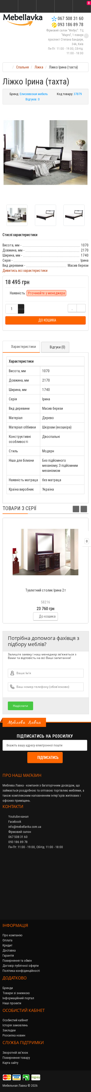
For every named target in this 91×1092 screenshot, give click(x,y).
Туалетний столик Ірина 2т (45, 590)
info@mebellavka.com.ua (24, 827)
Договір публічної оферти (21, 965)
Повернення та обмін (17, 960)
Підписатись (48, 757)
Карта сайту (10, 1063)
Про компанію (12, 935)
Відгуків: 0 (33, 99)
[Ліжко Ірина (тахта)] (45, 153)
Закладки (9, 1030)
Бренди (8, 988)
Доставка (9, 950)
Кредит (7, 945)
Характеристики (23, 346)
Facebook (14, 821)
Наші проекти (12, 1003)
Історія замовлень (15, 1025)
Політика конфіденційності (21, 971)
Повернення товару (16, 1057)
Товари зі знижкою (16, 993)
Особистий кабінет (15, 1020)
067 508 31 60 (70, 18)
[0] (82, 7)
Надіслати (20, 706)
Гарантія (8, 955)
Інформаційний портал (18, 998)
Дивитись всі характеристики (25, 270)
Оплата (7, 940)
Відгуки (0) (57, 347)
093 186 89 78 (70, 24)
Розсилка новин (14, 1035)
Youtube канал (18, 816)
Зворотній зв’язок (15, 1052)
